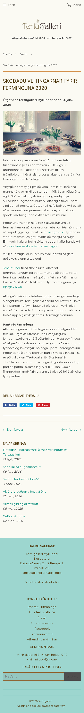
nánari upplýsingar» (43, 659)
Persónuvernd (42, 634)
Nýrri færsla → (71, 429)
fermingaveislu (55, 232)
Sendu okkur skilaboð (41, 582)
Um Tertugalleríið (42, 612)
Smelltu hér (11, 268)
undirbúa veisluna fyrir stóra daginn (33, 246)
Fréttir (24, 54)
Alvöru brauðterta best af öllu (24, 491)
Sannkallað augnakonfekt (22, 467)
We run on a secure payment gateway (40, 705)
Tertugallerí (45, 701)
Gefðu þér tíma (14, 516)
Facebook (42, 628)
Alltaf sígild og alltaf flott (20, 504)
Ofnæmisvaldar (42, 623)
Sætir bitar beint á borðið (21, 479)
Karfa (76, 5)
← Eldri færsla (13, 429)
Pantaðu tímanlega (42, 607)
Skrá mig (73, 676)
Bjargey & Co (12, 287)
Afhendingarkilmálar (42, 639)
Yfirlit (11, 5)
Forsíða (7, 54)
